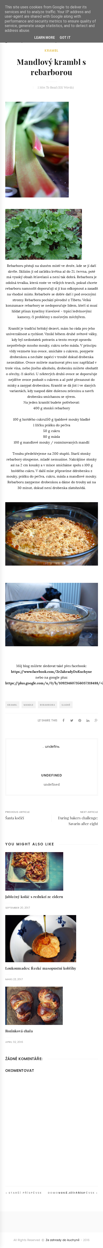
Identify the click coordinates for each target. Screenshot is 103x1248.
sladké (66, 705)
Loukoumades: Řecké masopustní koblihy (40, 968)
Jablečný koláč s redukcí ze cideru (34, 897)
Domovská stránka (66, 1193)
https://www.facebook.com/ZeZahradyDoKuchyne (51, 671)
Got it (65, 37)
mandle (29, 705)
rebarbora (47, 705)
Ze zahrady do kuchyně (63, 1240)
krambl (51, 50)
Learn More (44, 37)
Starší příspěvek (25, 1193)
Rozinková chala (19, 1031)
